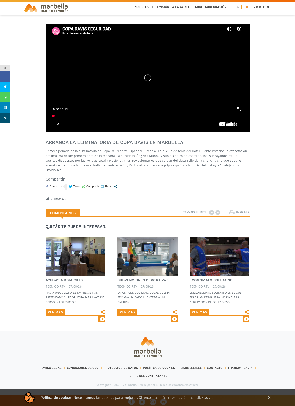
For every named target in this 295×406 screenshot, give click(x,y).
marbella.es (191, 368)
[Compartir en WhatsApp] (90, 187)
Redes (234, 7)
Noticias (142, 7)
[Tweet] (75, 187)
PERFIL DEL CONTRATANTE (147, 376)
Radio (197, 7)
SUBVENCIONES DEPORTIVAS (142, 280)
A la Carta (181, 7)
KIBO (155, 385)
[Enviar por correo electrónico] (106, 187)
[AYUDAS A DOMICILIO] (76, 256)
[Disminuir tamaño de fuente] (217, 212)
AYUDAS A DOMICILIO (64, 280)
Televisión (160, 7)
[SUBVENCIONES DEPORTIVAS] (147, 256)
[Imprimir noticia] (232, 212)
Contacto (215, 368)
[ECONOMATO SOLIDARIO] (220, 256)
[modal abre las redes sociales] (115, 186)
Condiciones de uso (83, 368)
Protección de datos (121, 368)
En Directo (260, 7)
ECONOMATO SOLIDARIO (211, 280)
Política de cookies (159, 368)
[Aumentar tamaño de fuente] (211, 212)
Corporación (216, 7)
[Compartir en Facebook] (54, 187)
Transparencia (240, 368)
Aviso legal (52, 368)
